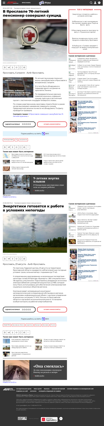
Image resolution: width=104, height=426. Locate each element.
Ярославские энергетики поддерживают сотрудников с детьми (21, 354)
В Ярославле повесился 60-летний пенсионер (20, 168)
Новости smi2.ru (9, 197)
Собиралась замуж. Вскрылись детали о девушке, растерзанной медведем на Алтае (87, 60)
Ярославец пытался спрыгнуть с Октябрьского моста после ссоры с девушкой (22, 155)
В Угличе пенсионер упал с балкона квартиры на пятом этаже (55, 155)
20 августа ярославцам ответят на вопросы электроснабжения (54, 340)
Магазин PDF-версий (58, 389)
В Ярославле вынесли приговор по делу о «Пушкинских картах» (85, 31)
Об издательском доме (23, 389)
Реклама (46, 389)
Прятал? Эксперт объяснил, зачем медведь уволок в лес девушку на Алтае (88, 234)
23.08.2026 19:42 (8, 203)
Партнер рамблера (34, 418)
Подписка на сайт (22, 391)
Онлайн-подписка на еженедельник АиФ (80, 389)
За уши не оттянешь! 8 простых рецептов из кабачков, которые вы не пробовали (89, 241)
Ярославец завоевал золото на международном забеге (21, 346)
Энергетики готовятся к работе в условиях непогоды (84, 15)
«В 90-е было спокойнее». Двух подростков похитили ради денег (88, 213)
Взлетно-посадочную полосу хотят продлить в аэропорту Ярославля (85, 39)
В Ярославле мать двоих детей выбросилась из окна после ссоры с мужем (53, 162)
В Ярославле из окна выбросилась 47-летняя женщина (22, 161)
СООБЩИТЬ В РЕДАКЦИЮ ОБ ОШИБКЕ (50, 391)
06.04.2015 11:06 (7, 8)
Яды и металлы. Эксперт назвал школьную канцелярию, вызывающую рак (87, 221)
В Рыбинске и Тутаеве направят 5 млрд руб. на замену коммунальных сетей (85, 47)
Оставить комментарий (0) (52, 124)
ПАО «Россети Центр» (10, 254)
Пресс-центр (38, 389)
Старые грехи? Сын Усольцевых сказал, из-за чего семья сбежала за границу (88, 80)
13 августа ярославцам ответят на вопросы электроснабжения (54, 346)
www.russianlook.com (10, 62)
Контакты (33, 391)
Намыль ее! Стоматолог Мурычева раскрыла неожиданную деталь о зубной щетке (88, 228)
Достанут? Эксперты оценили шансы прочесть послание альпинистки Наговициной (89, 93)
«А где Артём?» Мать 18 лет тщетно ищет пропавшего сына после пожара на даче (88, 86)
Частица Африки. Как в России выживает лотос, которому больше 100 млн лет (88, 73)
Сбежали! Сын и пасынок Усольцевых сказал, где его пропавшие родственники (89, 208)
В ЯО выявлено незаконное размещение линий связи (20, 340)
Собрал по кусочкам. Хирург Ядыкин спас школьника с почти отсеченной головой (89, 66)
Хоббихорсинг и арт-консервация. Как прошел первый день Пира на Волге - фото (85, 23)
